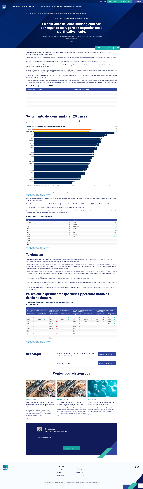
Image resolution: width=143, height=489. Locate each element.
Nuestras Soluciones (18, 6)
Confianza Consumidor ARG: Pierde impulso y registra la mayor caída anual (70, 403)
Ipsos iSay (112, 1)
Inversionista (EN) (69, 6)
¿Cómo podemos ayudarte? (44, 437)
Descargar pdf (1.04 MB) (105, 354)
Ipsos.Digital (124, 1)
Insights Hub (30, 6)
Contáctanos (60, 475)
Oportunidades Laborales (54, 6)
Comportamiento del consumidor (73, 19)
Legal (62, 482)
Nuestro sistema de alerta (94, 482)
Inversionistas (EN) (81, 472)
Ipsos (27, 13)
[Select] (105, 1)
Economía (86, 19)
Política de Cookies (84, 482)
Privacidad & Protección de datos (71, 482)
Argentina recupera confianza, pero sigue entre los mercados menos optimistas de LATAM (40, 404)
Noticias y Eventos (81, 470)
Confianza (28, 399)
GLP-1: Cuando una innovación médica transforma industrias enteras (101, 403)
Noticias (42, 6)
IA (36, 6)
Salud (89, 399)
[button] (101, 1)
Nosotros (79, 6)
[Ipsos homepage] (4, 7)
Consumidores (58, 19)
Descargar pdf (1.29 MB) (105, 363)
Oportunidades (80, 467)
